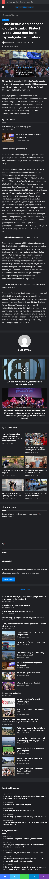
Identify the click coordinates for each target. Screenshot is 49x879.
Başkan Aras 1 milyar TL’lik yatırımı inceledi (36, 494)
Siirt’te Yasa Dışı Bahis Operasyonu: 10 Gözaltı (11, 494)
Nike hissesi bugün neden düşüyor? (16, 126)
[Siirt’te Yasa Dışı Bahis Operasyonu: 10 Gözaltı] (13, 485)
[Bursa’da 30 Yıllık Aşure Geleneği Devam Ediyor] (36, 439)
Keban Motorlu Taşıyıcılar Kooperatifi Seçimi (36, 471)
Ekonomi (15, 15)
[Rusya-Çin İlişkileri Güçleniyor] (8, 676)
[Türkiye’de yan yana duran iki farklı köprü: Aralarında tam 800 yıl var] (8, 731)
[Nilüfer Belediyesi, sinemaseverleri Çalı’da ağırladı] (8, 751)
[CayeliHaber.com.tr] (24, 7)
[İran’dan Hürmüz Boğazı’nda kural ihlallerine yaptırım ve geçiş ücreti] (8, 741)
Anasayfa (7, 15)
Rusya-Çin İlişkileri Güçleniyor (29, 673)
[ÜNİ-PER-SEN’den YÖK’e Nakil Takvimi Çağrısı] (8, 702)
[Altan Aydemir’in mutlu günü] (8, 686)
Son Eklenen (24, 589)
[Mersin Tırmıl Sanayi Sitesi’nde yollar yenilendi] (8, 761)
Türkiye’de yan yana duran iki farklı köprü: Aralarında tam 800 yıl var (31, 729)
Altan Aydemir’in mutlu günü (28, 683)
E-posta (5, 552)
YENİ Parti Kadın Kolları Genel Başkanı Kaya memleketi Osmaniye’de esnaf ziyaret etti (12, 437)
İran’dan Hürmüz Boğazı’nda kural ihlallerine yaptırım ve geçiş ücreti (31, 739)
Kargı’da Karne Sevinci (11, 693)
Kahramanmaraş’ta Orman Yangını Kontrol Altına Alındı (31, 653)
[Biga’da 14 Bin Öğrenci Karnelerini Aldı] (8, 712)
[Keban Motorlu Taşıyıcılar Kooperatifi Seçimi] (36, 462)
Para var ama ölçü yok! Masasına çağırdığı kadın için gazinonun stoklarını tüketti (24, 598)
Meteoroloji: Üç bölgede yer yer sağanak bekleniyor (23, 617)
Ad (3, 544)
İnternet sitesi (7, 561)
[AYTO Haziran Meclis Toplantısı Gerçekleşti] (8, 137)
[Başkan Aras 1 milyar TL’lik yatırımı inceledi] (36, 485)
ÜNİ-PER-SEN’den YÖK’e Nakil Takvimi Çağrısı (28, 700)
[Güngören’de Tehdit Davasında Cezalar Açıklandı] (8, 771)
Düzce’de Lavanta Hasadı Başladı (12, 471)
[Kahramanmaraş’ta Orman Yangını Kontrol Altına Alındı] (8, 655)
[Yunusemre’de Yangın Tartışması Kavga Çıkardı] (8, 635)
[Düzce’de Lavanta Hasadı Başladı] (13, 462)
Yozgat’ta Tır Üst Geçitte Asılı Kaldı (31, 642)
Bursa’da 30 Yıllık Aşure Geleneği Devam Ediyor (35, 448)
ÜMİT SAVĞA (9, 42)
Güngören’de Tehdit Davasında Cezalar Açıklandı (30, 769)
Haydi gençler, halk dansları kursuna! (19, 2)
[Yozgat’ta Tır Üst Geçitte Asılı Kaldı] (8, 645)
